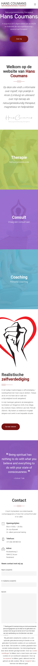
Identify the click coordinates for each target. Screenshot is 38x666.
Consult (19, 217)
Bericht (4, 592)
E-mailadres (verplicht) (9, 581)
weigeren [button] (28, 661)
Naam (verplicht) (7, 570)
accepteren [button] (7, 658)
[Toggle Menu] (35, 4)
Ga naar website (10, 427)
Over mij (19, 39)
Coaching (19, 277)
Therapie (19, 157)
